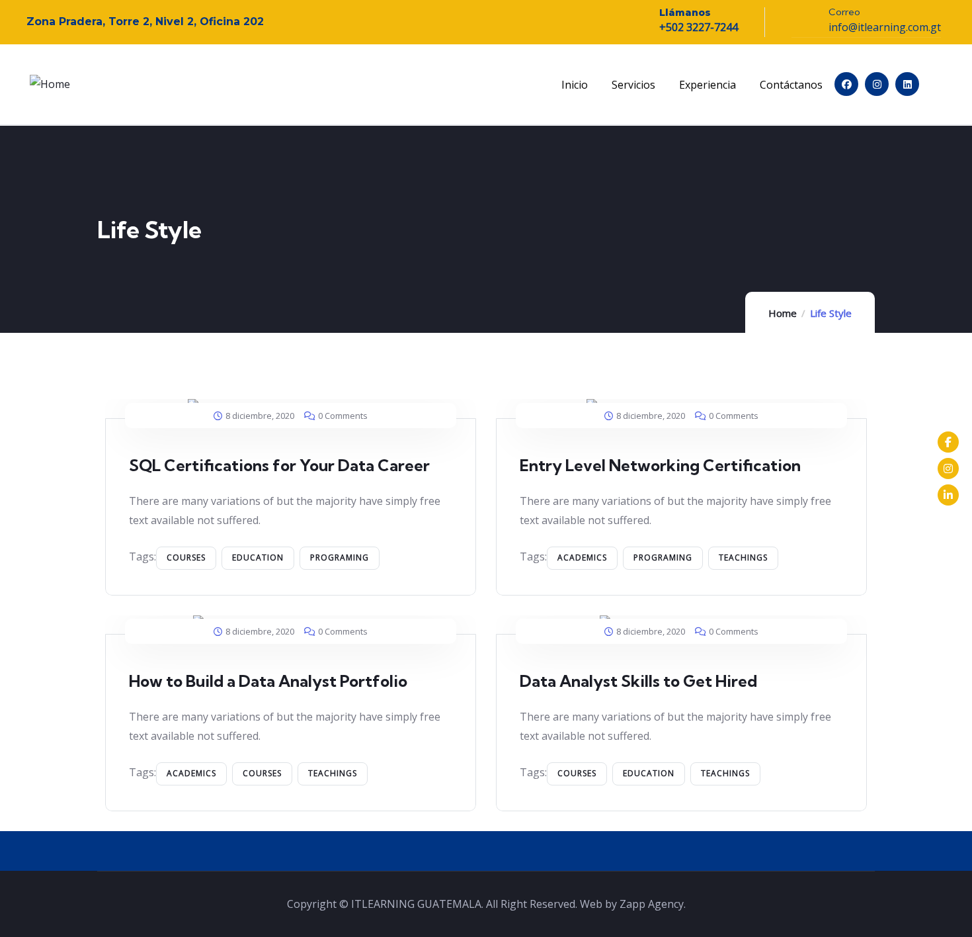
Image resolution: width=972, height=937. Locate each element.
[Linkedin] (907, 84)
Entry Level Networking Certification (660, 465)
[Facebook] (846, 84)
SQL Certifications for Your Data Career (279, 465)
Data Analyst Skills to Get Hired (638, 681)
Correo (844, 12)
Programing (339, 557)
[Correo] (803, 18)
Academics (582, 557)
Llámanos (685, 13)
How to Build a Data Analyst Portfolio (268, 681)
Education (258, 557)
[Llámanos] (634, 19)
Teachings (743, 557)
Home (782, 313)
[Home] (50, 84)
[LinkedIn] (948, 495)
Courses (186, 557)
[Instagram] (877, 84)
